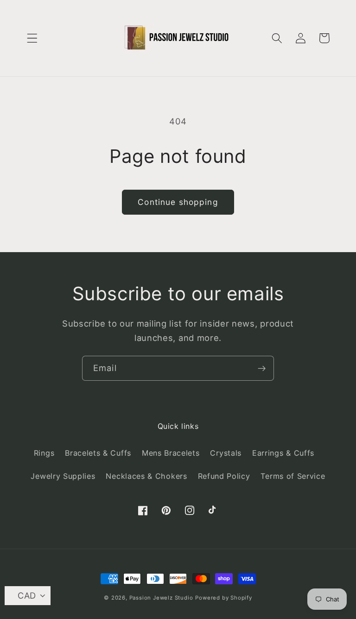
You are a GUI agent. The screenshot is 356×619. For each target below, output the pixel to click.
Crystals (226, 453)
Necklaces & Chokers (146, 476)
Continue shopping (178, 202)
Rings (44, 453)
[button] (32, 38)
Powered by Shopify (223, 597)
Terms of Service (293, 476)
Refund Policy (224, 476)
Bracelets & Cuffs (98, 453)
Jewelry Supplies (63, 476)
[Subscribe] (261, 368)
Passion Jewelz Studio (161, 597)
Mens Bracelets (171, 453)
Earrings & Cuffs (283, 453)
